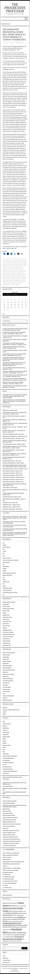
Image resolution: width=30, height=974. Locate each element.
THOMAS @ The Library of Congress (11, 843)
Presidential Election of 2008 (17, 921)
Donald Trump (11, 265)
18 (11, 304)
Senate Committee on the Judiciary (10, 870)
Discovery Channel (7, 558)
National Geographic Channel (9, 573)
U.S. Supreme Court (7, 887)
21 (22, 304)
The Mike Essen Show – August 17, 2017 (12, 496)
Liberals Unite (6, 734)
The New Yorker (6, 689)
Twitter (4, 714)
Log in (4, 955)
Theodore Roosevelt (9, 936)
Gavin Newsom (19, 267)
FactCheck (5, 730)
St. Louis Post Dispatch (8, 636)
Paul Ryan (10, 921)
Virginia (17, 284)
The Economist (6, 682)
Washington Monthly (7, 700)
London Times (6, 619)
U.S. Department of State (8, 878)
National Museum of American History (11, 863)
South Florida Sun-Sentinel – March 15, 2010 (13, 475)
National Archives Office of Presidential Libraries (13, 861)
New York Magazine (7, 667)
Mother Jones (6, 663)
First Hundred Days (11, 267)
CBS (3, 553)
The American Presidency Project (10, 836)
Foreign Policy (6, 659)
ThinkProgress (6, 773)
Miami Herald (6, 623)
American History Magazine (9, 652)
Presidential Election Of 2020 (18, 280)
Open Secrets (6, 828)
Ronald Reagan (21, 932)
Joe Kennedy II (20, 271)
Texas (4, 936)
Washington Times (7, 645)
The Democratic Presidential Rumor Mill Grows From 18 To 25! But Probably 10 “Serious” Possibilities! (14, 34)
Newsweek (5, 672)
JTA (3, 564)
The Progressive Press (8, 769)
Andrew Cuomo (13, 261)
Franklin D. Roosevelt (12, 913)
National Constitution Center (9, 821)
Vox (3, 594)
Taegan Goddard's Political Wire (10, 756)
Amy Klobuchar (6, 261)
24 (8, 307)
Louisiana (12, 274)
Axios (4, 721)
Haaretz (4, 612)
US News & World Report (8, 695)
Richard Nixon (12, 932)
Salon (4, 749)
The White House (6, 874)
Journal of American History (9, 815)
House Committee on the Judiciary (10, 855)
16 (4, 304)
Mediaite (4, 568)
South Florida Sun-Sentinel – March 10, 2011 (13, 473)
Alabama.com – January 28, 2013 (10, 410)
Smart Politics (6, 753)
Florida (20, 911)
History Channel (6, 562)
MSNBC (4, 570)
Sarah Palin (5, 934)
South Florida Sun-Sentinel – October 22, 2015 (13, 481)
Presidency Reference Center (9, 832)
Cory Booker (20, 262)
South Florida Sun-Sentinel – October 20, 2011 (13, 479)
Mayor (23, 276)
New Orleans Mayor (7, 280)
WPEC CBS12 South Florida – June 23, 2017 (12, 509)
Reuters (4, 586)
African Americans (14, 903)
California (8, 262)
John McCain (9, 919)
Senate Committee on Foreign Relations (12, 868)
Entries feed (5, 958)
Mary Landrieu (13, 276)
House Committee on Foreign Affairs (11, 853)
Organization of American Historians (11, 830)
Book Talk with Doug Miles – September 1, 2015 (13, 438)
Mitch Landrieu (18, 277)
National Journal (6, 736)
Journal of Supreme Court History (10, 817)
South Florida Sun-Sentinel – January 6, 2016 (13, 470)
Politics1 (4, 741)
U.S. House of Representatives (9, 883)
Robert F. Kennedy (7, 281)
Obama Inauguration (7, 895)
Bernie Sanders (21, 261)
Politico (4, 738)
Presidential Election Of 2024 (17, 927)
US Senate (12, 284)
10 (8, 302)
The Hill (4, 764)
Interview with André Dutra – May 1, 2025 (12, 460)
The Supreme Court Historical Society (11, 839)
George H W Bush (22, 913)
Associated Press (6, 547)
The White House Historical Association (11, 841)
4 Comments (21, 42)
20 (18, 304)
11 (11, 302)
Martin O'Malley (6, 276)
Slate (4, 751)
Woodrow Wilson (13, 941)
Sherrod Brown (21, 281)
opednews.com (6, 581)
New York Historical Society (9, 826)
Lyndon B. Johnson (17, 919)
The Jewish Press (6, 638)
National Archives (6, 859)
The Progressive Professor (15, 7)
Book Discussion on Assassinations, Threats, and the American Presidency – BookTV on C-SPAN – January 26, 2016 (15, 518)
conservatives (23, 905)
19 (15, 304)
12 (15, 302)
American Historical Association (10, 801)
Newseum (5, 866)
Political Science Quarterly (8, 674)
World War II (19, 941)
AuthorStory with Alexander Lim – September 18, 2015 (15, 436)
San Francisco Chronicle (8, 632)
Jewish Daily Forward (7, 617)
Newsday (5, 628)
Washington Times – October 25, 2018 (11, 506)
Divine (11, 971)
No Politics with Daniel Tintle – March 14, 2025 (13, 463)
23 (4, 307)
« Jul (3, 313)
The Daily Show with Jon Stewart (10, 592)
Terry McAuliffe (6, 283)
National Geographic (7, 665)
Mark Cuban (17, 274)
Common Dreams (7, 723)
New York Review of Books (9, 670)
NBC (4, 577)
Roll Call (4, 747)
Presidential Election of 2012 (12, 923)
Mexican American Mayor (8, 277)
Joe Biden (14, 271)
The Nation (5, 685)
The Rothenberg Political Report (10, 771)
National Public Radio (7, 575)
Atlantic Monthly (6, 654)
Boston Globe (6, 604)
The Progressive (6, 691)
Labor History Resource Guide (9, 819)
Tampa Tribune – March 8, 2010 (10, 487)
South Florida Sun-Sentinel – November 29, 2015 (14, 477)
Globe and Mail (6, 610)
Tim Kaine (12, 283)
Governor (5, 268)
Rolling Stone (6, 676)
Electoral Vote (6, 728)
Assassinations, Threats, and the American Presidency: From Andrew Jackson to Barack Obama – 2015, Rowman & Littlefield (15, 396)
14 (22, 302)
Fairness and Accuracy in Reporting (10, 560)
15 (25, 302)
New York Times (6, 625)
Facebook (5, 707)
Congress (18, 905)
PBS (3, 583)
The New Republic (7, 687)
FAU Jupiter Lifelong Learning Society (11, 709)
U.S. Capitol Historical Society (9, 845)
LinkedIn (4, 711)
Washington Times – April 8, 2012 (10, 502)
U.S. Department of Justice (9, 876)
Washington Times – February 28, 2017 (11, 504)
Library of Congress (7, 857)
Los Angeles (18, 273)
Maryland (19, 276)
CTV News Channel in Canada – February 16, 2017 (14, 444)
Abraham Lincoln (6, 903)
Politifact (5, 743)
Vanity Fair (5, 698)
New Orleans (22, 279)
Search (24, 948)
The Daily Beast (6, 760)
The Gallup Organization (8, 762)
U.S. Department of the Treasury (10, 881)
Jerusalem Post (6, 615)
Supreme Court (10, 934)
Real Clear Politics (7, 745)
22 (25, 304)
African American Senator (20, 260)
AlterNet (4, 545)
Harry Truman (21, 915)
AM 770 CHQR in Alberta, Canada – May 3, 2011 (13, 434)
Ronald (13, 42)
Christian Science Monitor (8, 608)
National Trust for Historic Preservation (11, 824)
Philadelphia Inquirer (7, 630)
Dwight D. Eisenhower (14, 911)
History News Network (8, 786)
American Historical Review (9, 803)
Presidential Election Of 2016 (12, 925)
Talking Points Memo (7, 588)
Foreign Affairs (6, 657)
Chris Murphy (14, 262)
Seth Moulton (14, 281)
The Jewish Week (6, 640)
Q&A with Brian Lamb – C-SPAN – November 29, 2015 (15, 468)
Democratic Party (12, 264)
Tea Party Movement (19, 934)
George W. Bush (8, 915)
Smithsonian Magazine (8, 678)
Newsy (4, 579)
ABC (4, 542)
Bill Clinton (12, 905)
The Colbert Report (7, 590)
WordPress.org (6, 962)
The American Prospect (8, 680)
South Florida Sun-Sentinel (8, 634)
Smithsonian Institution (8, 872)
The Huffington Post (7, 766)
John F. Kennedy (11, 273)
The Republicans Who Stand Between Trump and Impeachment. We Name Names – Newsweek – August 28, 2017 (14, 359)
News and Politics (8, 260)
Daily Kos (5, 725)
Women (8, 941)
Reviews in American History (9, 834)
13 (18, 302)
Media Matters (6, 566)
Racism (9, 929)
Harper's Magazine (7, 661)
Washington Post (6, 643)
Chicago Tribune (6, 606)
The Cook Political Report (8, 758)
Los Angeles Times (7, 621)
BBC (4, 549)
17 (8, 304)
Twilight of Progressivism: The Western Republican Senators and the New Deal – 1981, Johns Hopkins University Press (14, 401)
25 (11, 307)
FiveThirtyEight (6, 732)
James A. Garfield (17, 270)
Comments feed (6, 960)
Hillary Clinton (10, 268)
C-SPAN (4, 551)
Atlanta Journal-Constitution (9, 602)
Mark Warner (24, 274)
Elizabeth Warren (19, 265)
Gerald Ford (15, 915)
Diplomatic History (7, 811)
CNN (4, 555)
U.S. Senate (5, 885)
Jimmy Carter (9, 271)
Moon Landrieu (15, 279)
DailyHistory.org (6, 808)
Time (4, 693)
